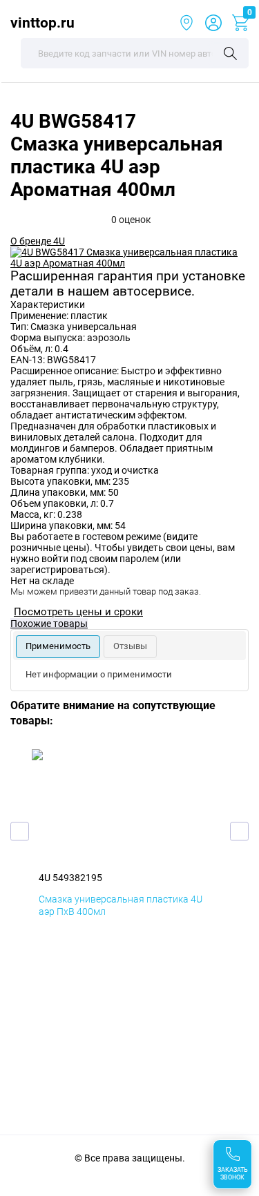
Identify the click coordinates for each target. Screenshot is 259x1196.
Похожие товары (49, 623)
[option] (129, 258)
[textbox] (135, 53)
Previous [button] (19, 831)
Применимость (58, 646)
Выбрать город (186, 23)
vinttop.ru (42, 22)
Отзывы (130, 646)
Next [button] (239, 831)
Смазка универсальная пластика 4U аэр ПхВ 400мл (120, 905)
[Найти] (230, 55)
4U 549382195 (70, 877)
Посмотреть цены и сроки (78, 612)
